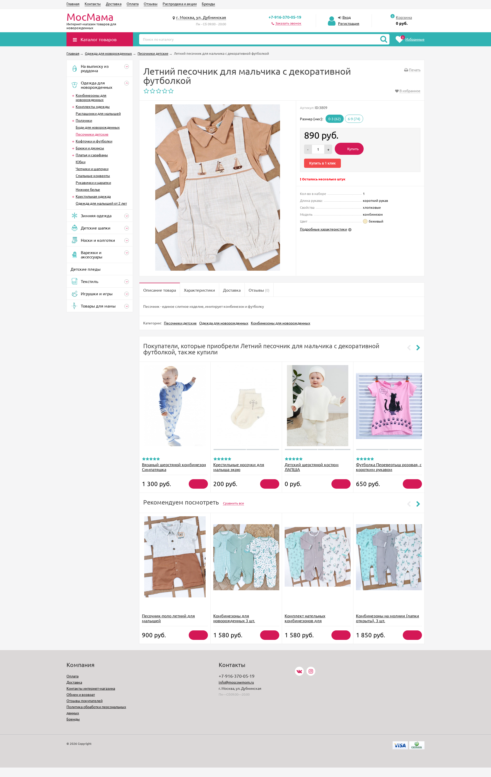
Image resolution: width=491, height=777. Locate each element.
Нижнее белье (88, 189)
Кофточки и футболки (94, 141)
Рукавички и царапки (93, 182)
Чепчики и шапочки (92, 168)
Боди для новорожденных (98, 127)
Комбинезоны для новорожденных (91, 97)
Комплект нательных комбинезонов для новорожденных (305, 620)
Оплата (133, 3)
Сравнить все (233, 503)
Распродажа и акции (180, 3)
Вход (346, 17)
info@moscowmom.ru (236, 682)
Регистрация (348, 23)
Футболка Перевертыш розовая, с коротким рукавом (388, 467)
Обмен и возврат (80, 694)
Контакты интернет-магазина (90, 688)
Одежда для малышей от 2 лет (101, 203)
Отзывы (151, 3)
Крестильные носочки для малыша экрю (238, 467)
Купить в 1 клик (322, 163)
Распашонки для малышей (98, 113)
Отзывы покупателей (84, 700)
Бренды (208, 3)
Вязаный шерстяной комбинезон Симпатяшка (174, 467)
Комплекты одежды (93, 106)
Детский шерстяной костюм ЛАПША (312, 467)
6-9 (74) (354, 118)
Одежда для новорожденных (223, 323)
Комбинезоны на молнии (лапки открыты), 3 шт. (387, 618)
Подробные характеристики (323, 229)
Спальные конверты (93, 175)
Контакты (93, 3)
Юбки (80, 161)
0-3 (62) (334, 118)
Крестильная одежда (93, 196)
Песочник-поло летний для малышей (168, 618)
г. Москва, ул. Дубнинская (201, 17)
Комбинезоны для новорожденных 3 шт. (234, 618)
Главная (73, 3)
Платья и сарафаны (92, 154)
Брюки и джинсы (90, 148)
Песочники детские (92, 134)
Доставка (113, 3)
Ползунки (84, 120)
